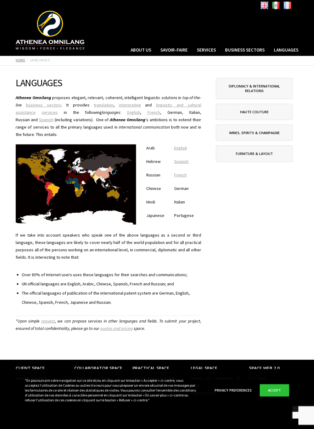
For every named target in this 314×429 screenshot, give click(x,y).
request (48, 321)
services (50, 112)
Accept (274, 390)
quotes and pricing (116, 328)
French (153, 112)
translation (103, 105)
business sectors (43, 105)
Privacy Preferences (233, 390)
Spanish (46, 119)
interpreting (130, 105)
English (133, 112)
